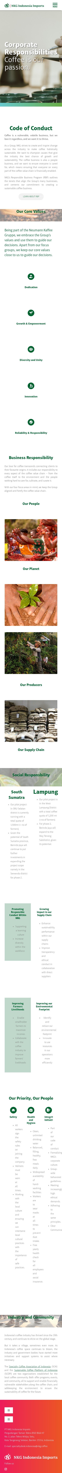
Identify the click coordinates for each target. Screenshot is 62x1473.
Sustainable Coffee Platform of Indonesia (35, 1370)
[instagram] (6, 1469)
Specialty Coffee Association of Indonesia (30, 1367)
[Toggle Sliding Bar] (55, 5)
